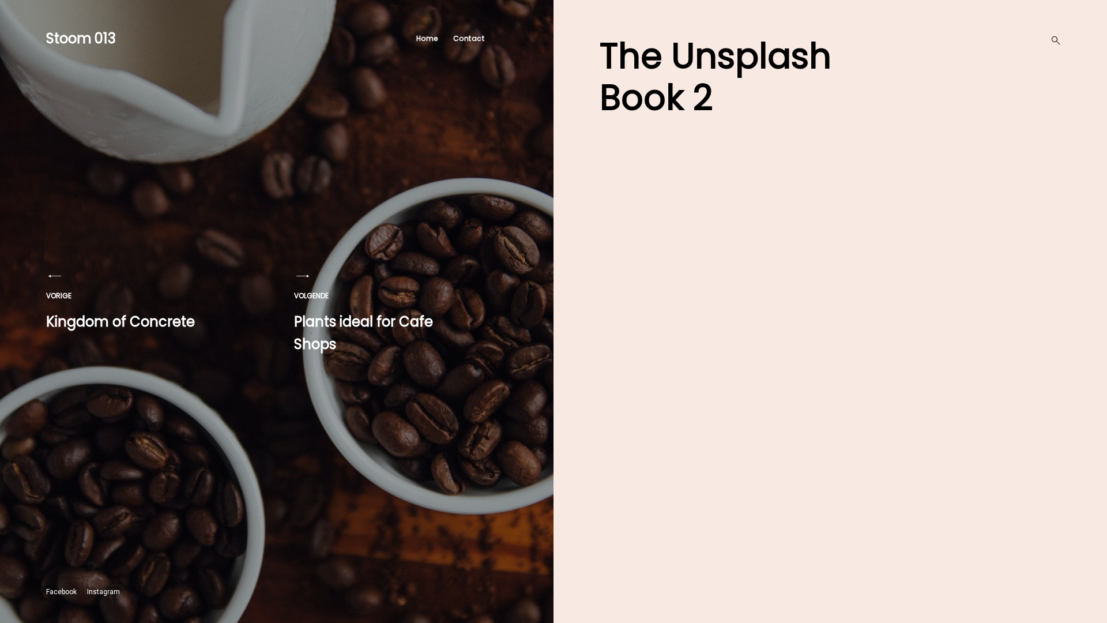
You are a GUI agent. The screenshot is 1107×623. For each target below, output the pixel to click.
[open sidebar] (510, 39)
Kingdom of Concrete (120, 311)
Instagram (103, 592)
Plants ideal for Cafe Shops (363, 322)
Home (427, 38)
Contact (469, 38)
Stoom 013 (81, 38)
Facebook (61, 592)
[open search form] (1052, 40)
